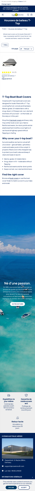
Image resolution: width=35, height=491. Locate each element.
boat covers (14, 178)
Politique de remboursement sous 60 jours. (26, 408)
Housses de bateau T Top (9, 76)
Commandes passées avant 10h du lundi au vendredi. (8, 407)
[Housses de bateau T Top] (9, 62)
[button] (3, 14)
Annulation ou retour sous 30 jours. (17, 426)
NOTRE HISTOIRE (17, 304)
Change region (6, 4)
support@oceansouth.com (14, 466)
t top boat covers (15, 120)
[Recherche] (28, 14)
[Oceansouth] (17, 14)
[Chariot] (31, 14)
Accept (24, 487)
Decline (11, 487)
